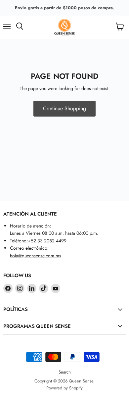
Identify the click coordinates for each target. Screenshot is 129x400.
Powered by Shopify (64, 388)
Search (65, 372)
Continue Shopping (64, 108)
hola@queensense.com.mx (35, 255)
